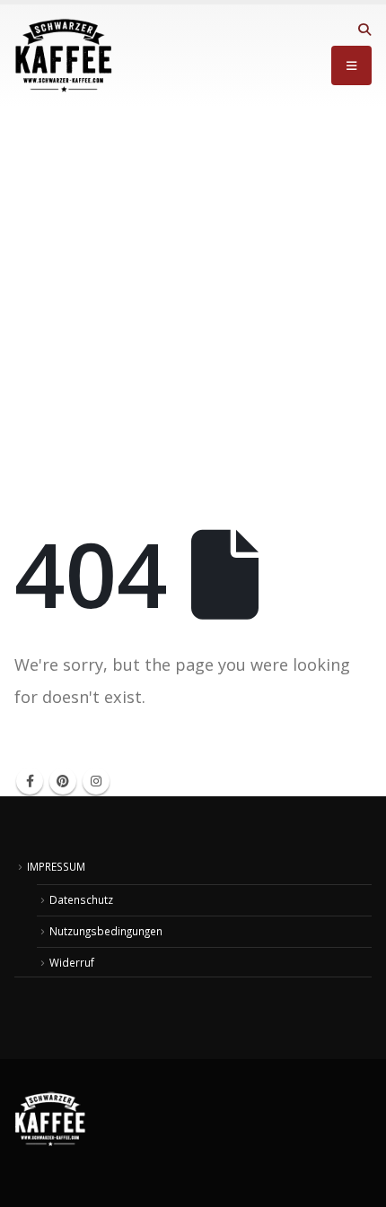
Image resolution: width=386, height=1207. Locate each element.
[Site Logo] (63, 55)
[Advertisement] (193, 308)
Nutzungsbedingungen (105, 931)
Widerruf (71, 962)
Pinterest (62, 781)
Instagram (96, 781)
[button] (364, 30)
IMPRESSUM (56, 866)
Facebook (29, 781)
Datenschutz (81, 899)
